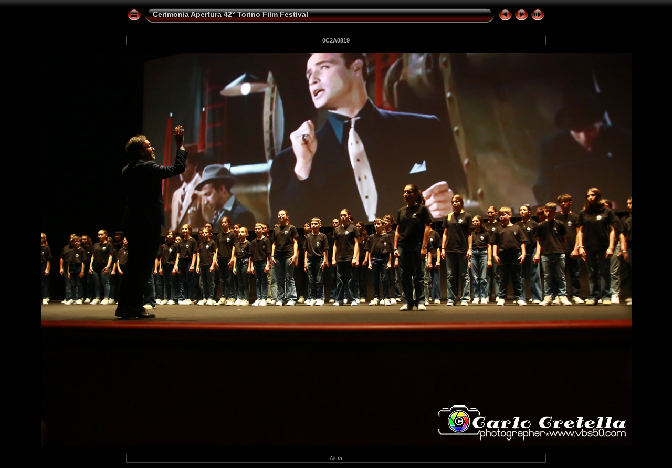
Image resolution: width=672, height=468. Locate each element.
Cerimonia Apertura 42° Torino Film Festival (230, 14)
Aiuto (336, 458)
